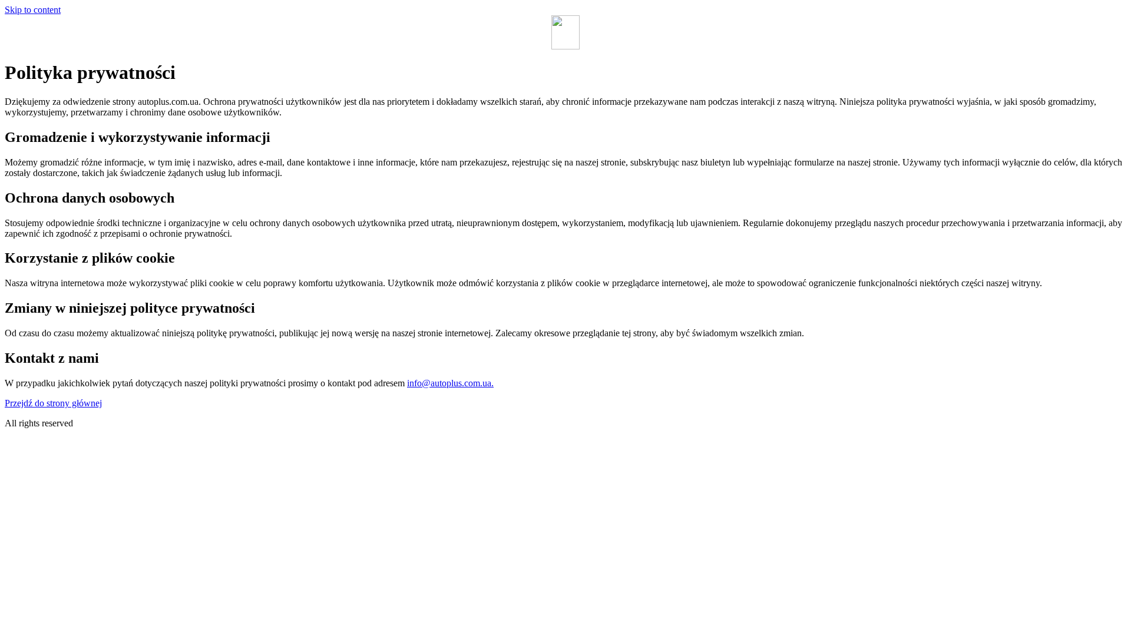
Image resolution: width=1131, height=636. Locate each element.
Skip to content (33, 10)
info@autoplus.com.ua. (450, 383)
